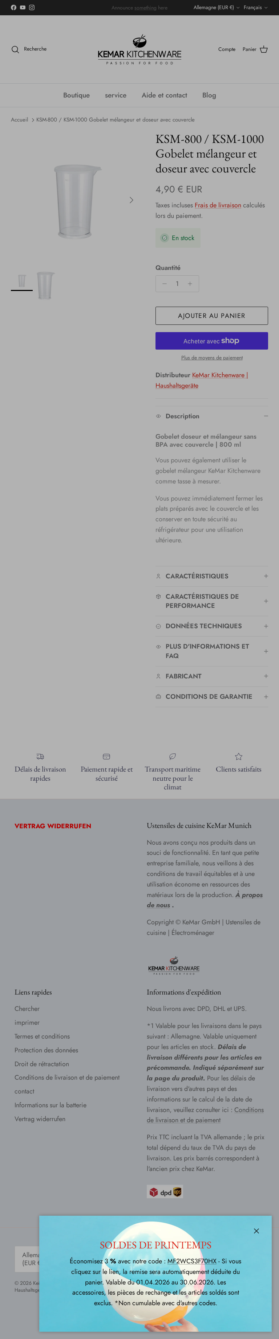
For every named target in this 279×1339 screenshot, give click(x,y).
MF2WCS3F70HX (192, 1261)
